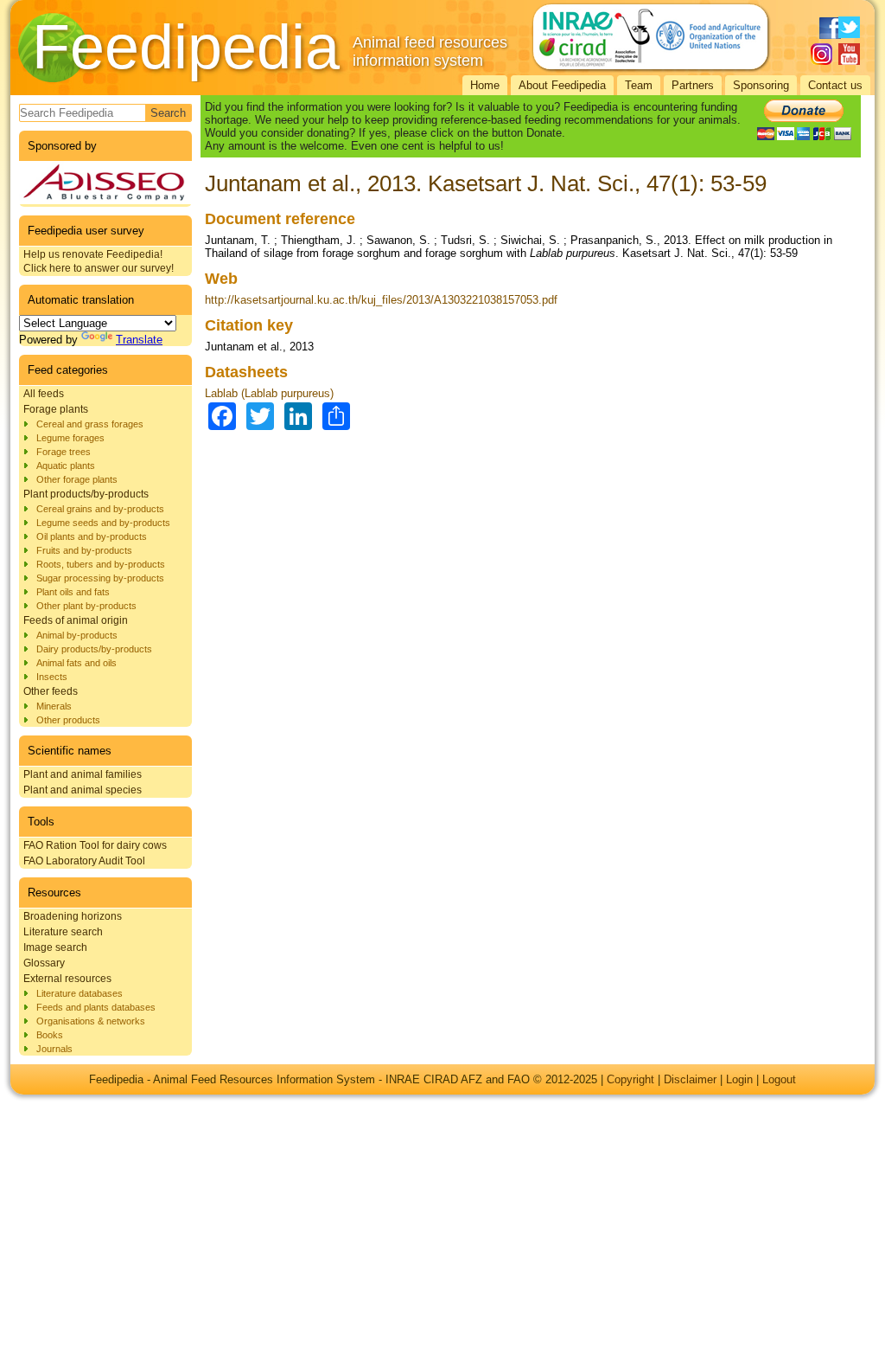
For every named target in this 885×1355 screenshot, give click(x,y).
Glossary (44, 963)
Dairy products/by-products (94, 649)
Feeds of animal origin (75, 620)
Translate (139, 339)
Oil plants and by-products (91, 536)
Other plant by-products (86, 605)
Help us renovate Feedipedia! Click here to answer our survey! (98, 261)
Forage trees (63, 451)
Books (49, 1035)
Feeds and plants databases (96, 1007)
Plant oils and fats (73, 592)
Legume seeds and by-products (103, 522)
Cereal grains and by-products (100, 509)
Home (485, 85)
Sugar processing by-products (100, 578)
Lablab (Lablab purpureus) (269, 393)
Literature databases (79, 993)
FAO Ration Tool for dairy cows (95, 845)
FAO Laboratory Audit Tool (84, 861)
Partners (693, 85)
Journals (54, 1049)
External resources (67, 979)
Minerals (54, 706)
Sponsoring (761, 85)
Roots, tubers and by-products (100, 564)
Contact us (835, 85)
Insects (51, 676)
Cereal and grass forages (89, 424)
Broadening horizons (72, 916)
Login (739, 1079)
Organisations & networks (90, 1021)
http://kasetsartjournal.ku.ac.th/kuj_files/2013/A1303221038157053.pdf (381, 299)
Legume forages (70, 438)
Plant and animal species (82, 790)
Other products (68, 720)
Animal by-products (77, 635)
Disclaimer (690, 1079)
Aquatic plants (65, 465)
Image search (55, 947)
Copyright (630, 1079)
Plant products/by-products (86, 494)
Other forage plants (77, 479)
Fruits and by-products (84, 550)
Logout (779, 1079)
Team (639, 85)
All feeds (43, 394)
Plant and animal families (82, 774)
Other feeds (50, 691)
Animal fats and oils (76, 663)
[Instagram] (821, 54)
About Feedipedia (562, 85)
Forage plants (55, 409)
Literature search (63, 932)
